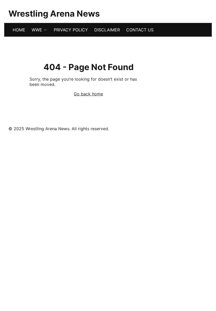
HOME (19, 29)
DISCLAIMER (107, 29)
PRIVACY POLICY (71, 29)
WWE (37, 29)
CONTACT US (140, 29)
